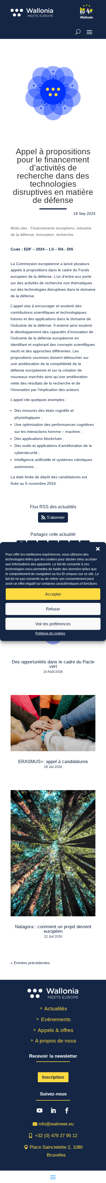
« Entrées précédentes (30, 963)
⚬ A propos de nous (53, 1041)
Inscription (53, 1077)
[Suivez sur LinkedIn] (53, 1110)
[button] (98, 549)
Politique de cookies (50, 633)
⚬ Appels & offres (52, 1030)
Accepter (53, 594)
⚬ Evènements (53, 1019)
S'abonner (56, 517)
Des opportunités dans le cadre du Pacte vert (53, 664)
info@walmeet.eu (56, 1124)
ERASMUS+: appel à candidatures (53, 761)
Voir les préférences (53, 623)
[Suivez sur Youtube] (39, 1110)
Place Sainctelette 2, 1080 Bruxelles (56, 1151)
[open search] (77, 31)
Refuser (53, 609)
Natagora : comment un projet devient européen (53, 929)
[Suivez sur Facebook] (67, 1110)
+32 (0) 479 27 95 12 (56, 1135)
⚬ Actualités (53, 1008)
